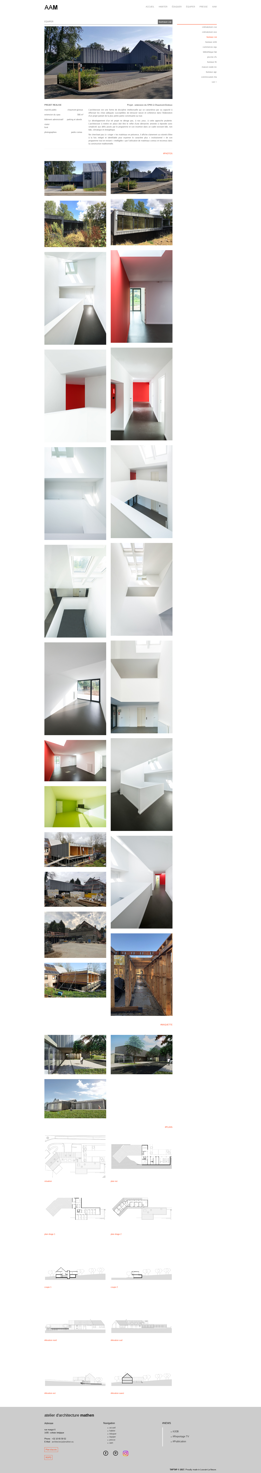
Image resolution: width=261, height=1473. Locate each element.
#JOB (176, 1431)
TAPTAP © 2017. (177, 1469)
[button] (52, 62)
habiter (163, 7)
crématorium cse (209, 27)
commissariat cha (209, 77)
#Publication (179, 1441)
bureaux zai (165, 22)
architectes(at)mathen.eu (63, 1442)
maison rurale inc (209, 67)
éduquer (177, 7)
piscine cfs (212, 57)
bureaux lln (212, 62)
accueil (150, 7)
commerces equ (210, 47)
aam (214, 7)
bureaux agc (211, 72)
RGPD (48, 1457)
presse (204, 7)
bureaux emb (211, 42)
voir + (214, 82)
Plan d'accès (51, 1449)
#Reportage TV (181, 1436)
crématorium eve (209, 32)
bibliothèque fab (210, 52)
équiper (190, 7)
